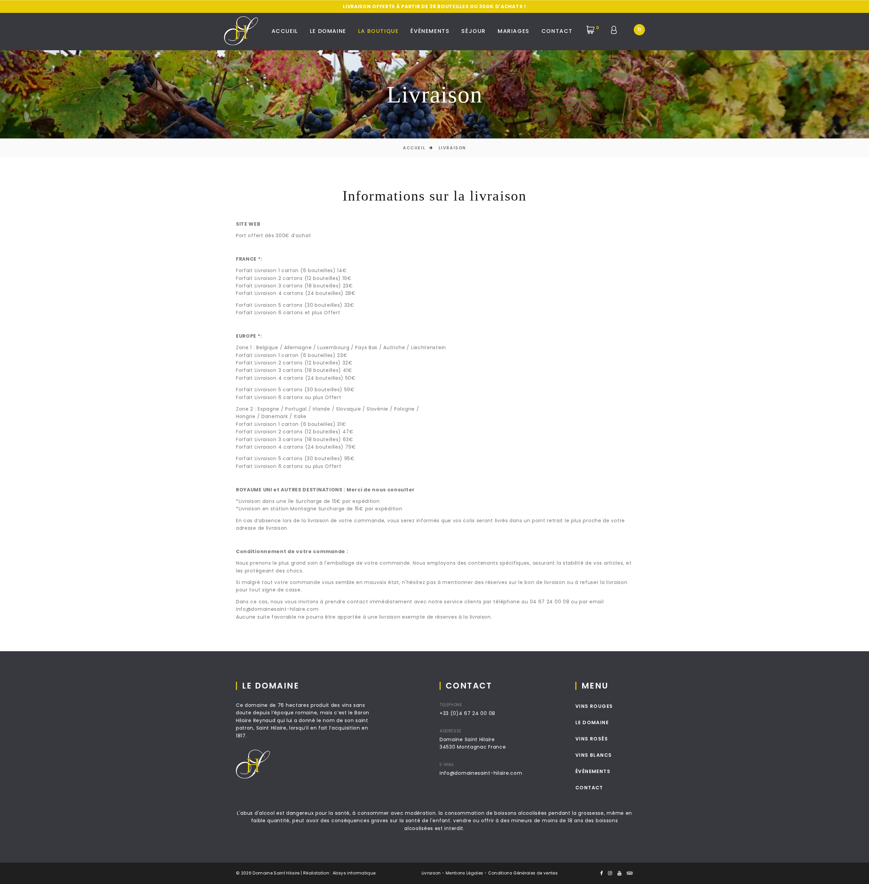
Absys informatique (354, 873)
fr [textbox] (639, 29)
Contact (557, 31)
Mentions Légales (464, 873)
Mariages (514, 31)
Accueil (285, 31)
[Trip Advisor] (630, 873)
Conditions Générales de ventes (523, 873)
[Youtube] (620, 873)
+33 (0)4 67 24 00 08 (467, 713)
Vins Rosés (591, 738)
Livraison (452, 148)
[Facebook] (601, 873)
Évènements (429, 31)
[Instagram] (610, 873)
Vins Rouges (594, 706)
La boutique (378, 31)
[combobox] (639, 29)
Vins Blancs (593, 755)
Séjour (473, 31)
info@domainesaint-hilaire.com (481, 773)
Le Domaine (328, 31)
